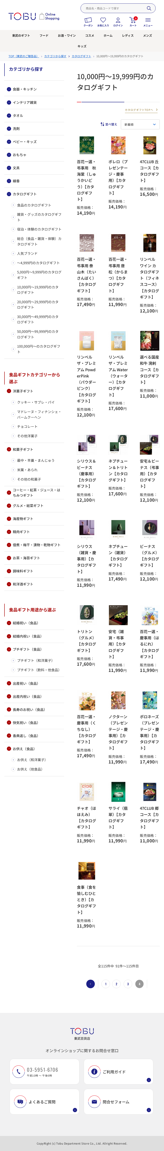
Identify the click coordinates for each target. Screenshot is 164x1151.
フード (44, 35)
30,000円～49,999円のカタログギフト (38, 319)
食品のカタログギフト (34, 205)
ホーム (108, 35)
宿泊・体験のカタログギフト (39, 229)
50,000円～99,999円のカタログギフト (38, 334)
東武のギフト (21, 35)
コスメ (89, 35)
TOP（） (24, 56)
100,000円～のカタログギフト (38, 349)
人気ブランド (27, 253)
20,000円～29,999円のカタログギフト (38, 304)
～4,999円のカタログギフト (38, 262)
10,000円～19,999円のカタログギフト (38, 289)
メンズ (147, 35)
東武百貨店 (82, 1038)
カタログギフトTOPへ (139, 110)
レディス (128, 35)
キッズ (82, 46)
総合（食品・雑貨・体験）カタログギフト (39, 241)
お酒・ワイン (67, 35)
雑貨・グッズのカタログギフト (39, 217)
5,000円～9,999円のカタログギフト (39, 274)
